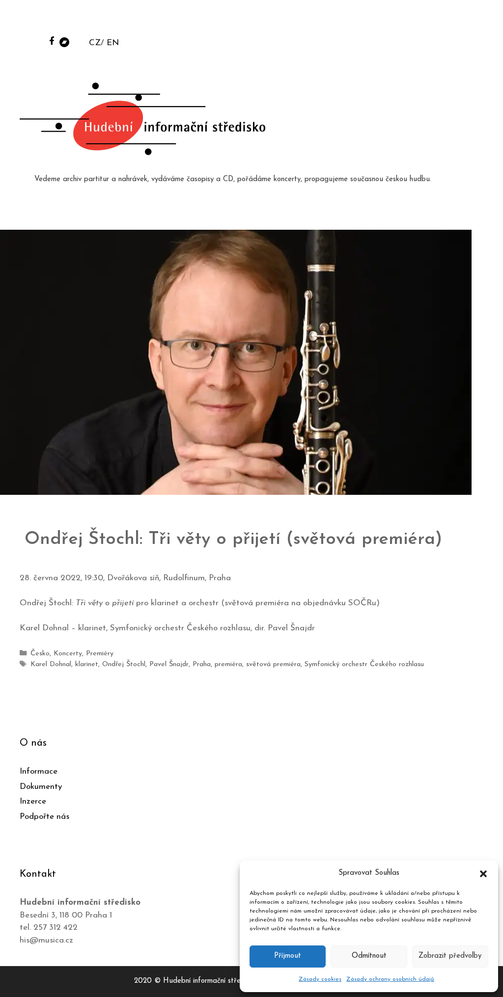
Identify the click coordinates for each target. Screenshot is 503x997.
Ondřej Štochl (123, 664)
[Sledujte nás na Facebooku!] (52, 40)
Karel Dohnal (50, 664)
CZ (95, 43)
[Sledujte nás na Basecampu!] (64, 41)
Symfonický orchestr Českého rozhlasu (364, 664)
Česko (40, 653)
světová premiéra (273, 664)
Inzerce (33, 801)
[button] (483, 873)
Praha (202, 664)
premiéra (228, 664)
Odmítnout (369, 956)
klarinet (86, 664)
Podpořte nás (44, 816)
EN (113, 43)
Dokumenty (41, 786)
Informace (38, 771)
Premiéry (99, 653)
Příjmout (287, 956)
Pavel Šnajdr (169, 664)
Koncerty (68, 653)
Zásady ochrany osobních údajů (390, 979)
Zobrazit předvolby (450, 956)
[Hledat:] (421, 20)
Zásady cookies (320, 979)
